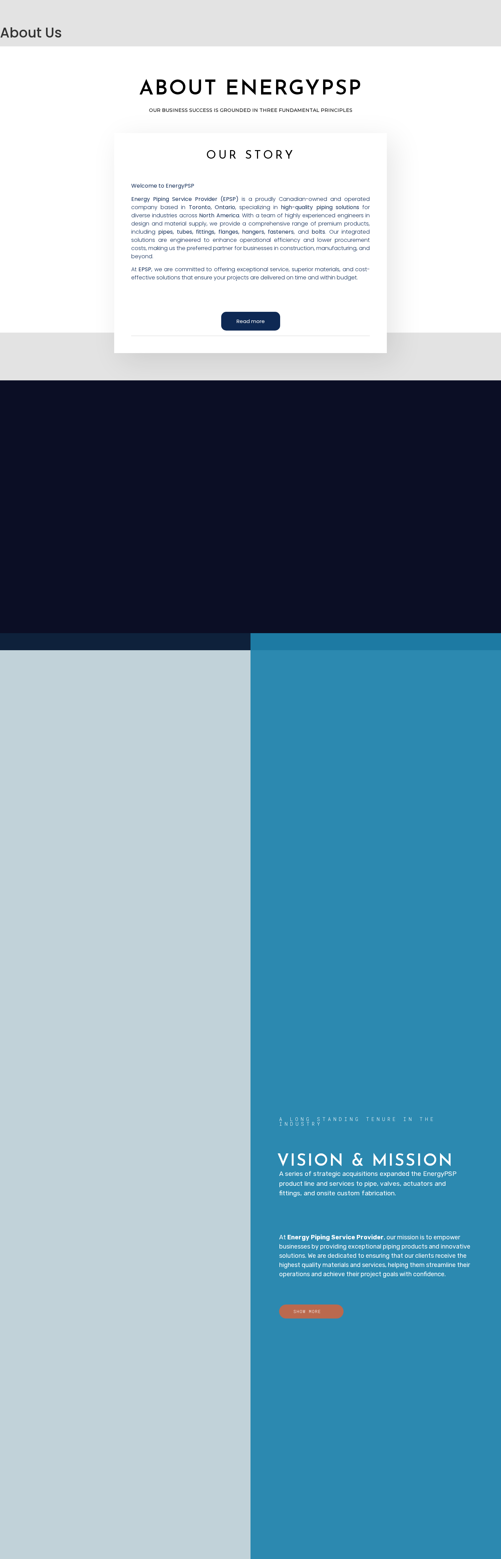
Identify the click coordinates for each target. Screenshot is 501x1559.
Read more (251, 321)
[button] (311, 1312)
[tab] (250, 321)
